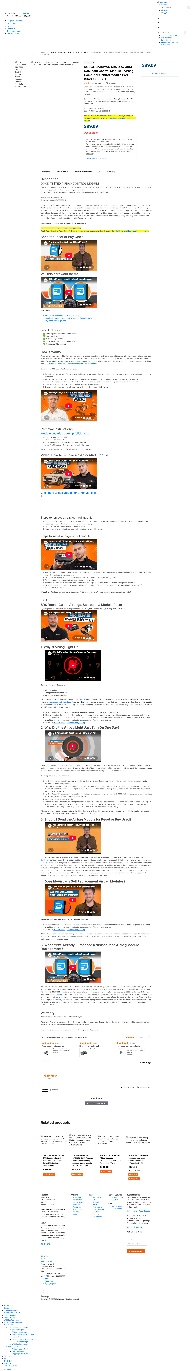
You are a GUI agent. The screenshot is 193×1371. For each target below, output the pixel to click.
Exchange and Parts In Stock (57, 52)
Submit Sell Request (134, 1227)
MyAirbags (83, 699)
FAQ (99, 172)
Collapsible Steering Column (23, 1334)
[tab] (127, 1087)
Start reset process (159, 73)
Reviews (76, 1205)
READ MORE (45, 1244)
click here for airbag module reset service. (132, 231)
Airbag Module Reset (169, 35)
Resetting (44, 860)
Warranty (111, 172)
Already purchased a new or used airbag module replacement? (68, 318)
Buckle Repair (17, 1337)
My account (8, 1305)
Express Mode (9, 1356)
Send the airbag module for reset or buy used (62, 315)
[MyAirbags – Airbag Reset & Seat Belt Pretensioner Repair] (162, 2)
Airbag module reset (20, 1332)
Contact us (11, 29)
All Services (165, 45)
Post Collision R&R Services (18, 1327)
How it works (13, 1346)
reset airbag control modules (60, 702)
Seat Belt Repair (167, 38)
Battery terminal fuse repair (22, 1339)
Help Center (97, 1197)
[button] (148, 1037)
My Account (97, 1207)
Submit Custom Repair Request (138, 1211)
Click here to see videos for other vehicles (68, 492)
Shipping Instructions (20, 1354)
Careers (76, 1212)
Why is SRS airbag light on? (55, 321)
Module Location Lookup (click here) (65, 433)
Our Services (78, 1202)
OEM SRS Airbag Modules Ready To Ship (69, 723)
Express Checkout (15, 21)
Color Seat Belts (167, 40)
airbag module (56, 994)
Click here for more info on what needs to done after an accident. (72, 364)
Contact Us (45, 1278)
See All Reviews (80, 1037)
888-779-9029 (23, 13)
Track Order (11, 24)
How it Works (62, 172)
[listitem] (94, 1052)
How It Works (12, 26)
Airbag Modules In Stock (78, 52)
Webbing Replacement (169, 42)
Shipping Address (14, 31)
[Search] (188, 7)
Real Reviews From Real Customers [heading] (57, 1037)
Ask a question (112, 83)
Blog (75, 1214)
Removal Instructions (83, 172)
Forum (94, 1205)
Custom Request (13, 33)
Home (43, 52)
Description (45, 172)
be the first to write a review (97, 1103)
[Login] (165, 10)
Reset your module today (96, 158)
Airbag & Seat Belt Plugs (13, 1322)
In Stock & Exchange (20, 1342)
